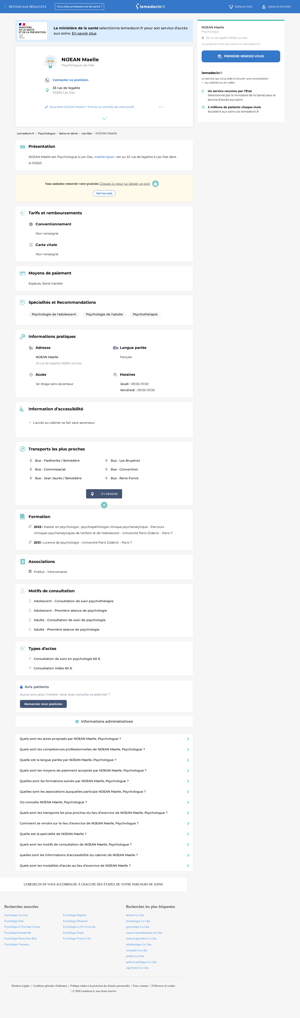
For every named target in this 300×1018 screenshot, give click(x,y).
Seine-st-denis (68, 133)
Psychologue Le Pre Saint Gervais (22, 926)
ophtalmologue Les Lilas (139, 944)
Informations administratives (107, 721)
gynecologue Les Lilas (137, 926)
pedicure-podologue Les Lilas (141, 962)
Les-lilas (86, 133)
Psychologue (46, 133)
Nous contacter (140, 985)
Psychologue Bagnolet (74, 915)
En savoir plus (84, 33)
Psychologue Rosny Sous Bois (20, 938)
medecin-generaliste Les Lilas (141, 938)
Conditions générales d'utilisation (50, 985)
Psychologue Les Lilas (16, 915)
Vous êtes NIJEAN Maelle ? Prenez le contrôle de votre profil (91, 107)
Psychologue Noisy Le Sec (77, 938)
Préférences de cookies (163, 985)
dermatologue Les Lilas (138, 921)
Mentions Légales (20, 985)
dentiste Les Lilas (135, 915)
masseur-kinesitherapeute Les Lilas (144, 932)
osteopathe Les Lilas (136, 950)
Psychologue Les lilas (77, 65)
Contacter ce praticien (71, 80)
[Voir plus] (104, 505)
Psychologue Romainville (17, 932)
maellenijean (105, 157)
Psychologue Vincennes (16, 944)
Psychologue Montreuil (75, 921)
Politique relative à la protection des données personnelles (100, 985)
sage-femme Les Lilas (137, 967)
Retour (27, 6)
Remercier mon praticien (43, 704)
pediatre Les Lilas (135, 956)
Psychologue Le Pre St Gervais (79, 926)
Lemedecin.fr (25, 133)
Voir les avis (104, 193)
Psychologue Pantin (73, 932)
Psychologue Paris (14, 921)
